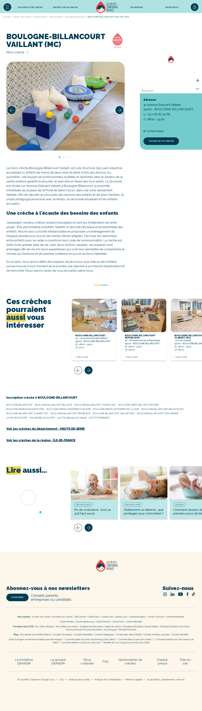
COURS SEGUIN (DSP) (16, 418)
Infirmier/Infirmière (127, 629)
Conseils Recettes (179, 634)
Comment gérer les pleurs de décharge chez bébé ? (91, 639)
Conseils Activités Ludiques (156, 634)
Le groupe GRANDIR (58, 661)
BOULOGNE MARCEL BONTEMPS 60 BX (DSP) (69, 409)
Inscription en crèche (62, 617)
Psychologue (110, 629)
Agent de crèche (113, 626)
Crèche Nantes (67, 621)
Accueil (107, 7)
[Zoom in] (198, 81)
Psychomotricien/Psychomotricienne (84, 629)
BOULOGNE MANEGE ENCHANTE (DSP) (25, 409)
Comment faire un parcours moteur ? (135, 639)
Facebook (187, 594)
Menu (7, 7)
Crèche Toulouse (156, 617)
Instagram (165, 594)
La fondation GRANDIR (24, 661)
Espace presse (162, 661)
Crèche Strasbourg (85, 621)
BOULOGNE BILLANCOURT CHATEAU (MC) (95, 405)
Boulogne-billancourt (75, 17)
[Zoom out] (198, 89)
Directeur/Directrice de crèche (175, 626)
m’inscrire (17, 597)
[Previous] (12, 110)
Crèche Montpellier (175, 617)
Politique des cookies (79, 679)
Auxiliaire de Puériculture (91, 626)
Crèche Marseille (134, 621)
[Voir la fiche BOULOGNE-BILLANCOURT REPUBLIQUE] (143, 315)
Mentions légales (134, 679)
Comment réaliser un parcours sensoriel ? (81, 642)
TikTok (193, 594)
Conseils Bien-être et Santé (128, 634)
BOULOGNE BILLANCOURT (90, 335)
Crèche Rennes (103, 621)
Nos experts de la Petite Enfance (35, 634)
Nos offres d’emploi (44, 626)
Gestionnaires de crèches (130, 661)
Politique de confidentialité (108, 679)
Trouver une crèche (40, 617)
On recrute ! (172, 7)
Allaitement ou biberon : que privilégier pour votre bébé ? (144, 511)
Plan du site (185, 661)
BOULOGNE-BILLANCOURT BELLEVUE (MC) (163, 409)
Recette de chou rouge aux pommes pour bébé (126, 642)
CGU (61, 679)
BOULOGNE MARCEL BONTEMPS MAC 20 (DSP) (116, 409)
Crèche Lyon (121, 617)
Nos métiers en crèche (67, 626)
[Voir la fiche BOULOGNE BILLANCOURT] (94, 315)
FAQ (105, 661)
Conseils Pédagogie (104, 634)
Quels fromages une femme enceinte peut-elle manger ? (36, 639)
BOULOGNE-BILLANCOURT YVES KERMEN (157, 413)
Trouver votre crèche (30, 7)
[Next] (119, 110)
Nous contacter (87, 661)
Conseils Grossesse (62, 634)
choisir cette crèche (161, 141)
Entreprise (136, 7)
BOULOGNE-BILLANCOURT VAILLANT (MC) (114, 413)
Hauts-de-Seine (56, 17)
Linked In (172, 594)
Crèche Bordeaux (137, 617)
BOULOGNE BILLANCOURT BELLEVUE (53, 405)
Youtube (180, 594)
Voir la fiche (82, 357)
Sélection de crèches (194, 7)
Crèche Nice (118, 621)
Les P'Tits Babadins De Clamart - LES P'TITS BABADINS (83, 418)
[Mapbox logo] (147, 90)
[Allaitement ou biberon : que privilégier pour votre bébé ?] (143, 483)
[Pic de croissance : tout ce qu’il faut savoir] (94, 483)
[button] (7, 7)
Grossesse (179, 505)
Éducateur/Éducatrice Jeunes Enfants (140, 626)
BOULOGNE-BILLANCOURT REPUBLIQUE (140, 336)
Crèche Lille (107, 617)
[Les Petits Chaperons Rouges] (101, 569)
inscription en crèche (65, 7)
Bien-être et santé (83, 505)
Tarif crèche (79, 617)
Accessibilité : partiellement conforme (165, 679)
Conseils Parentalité (83, 634)
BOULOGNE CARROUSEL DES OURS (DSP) (138, 405)
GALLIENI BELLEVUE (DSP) (42, 418)
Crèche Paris (93, 617)
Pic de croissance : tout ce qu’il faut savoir (92, 511)
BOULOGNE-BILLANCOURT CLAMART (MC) (27, 413)
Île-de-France (40, 17)
